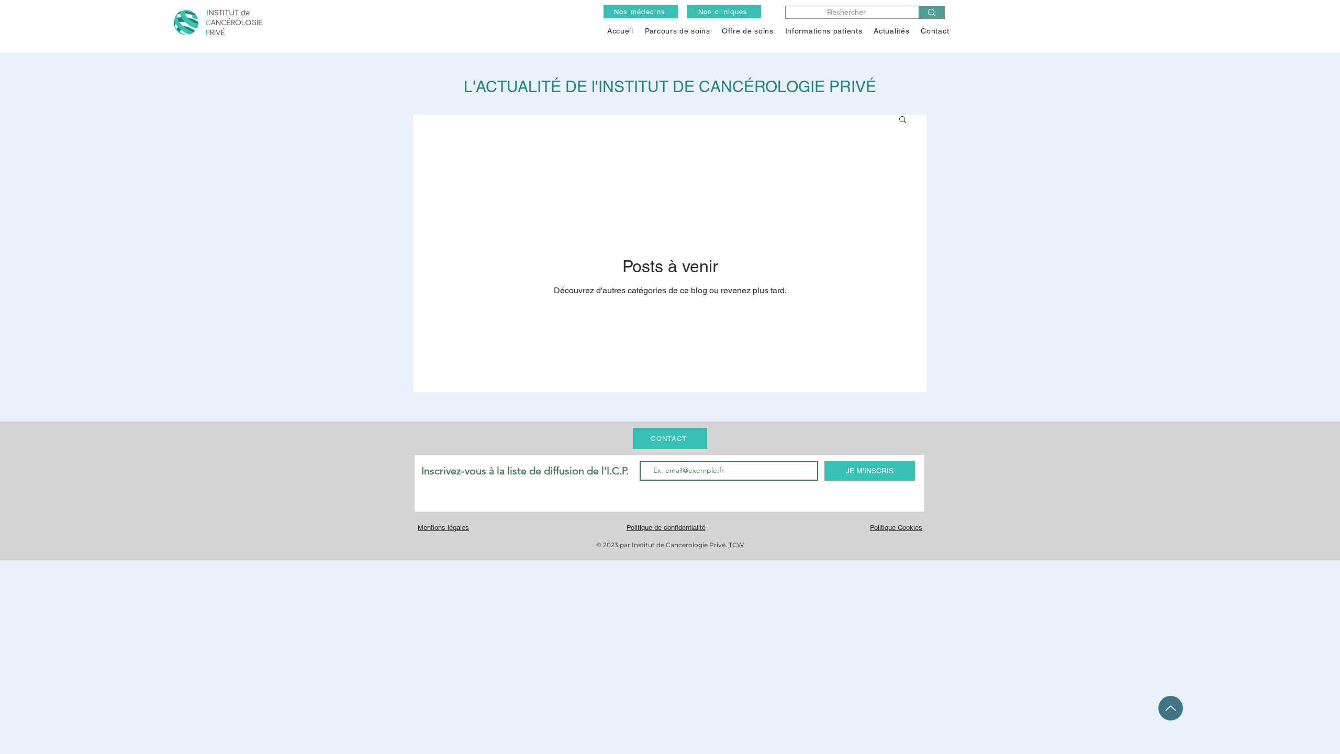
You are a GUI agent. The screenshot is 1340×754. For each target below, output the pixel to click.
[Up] (1170, 708)
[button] (747, 31)
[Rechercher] (931, 12)
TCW (736, 545)
